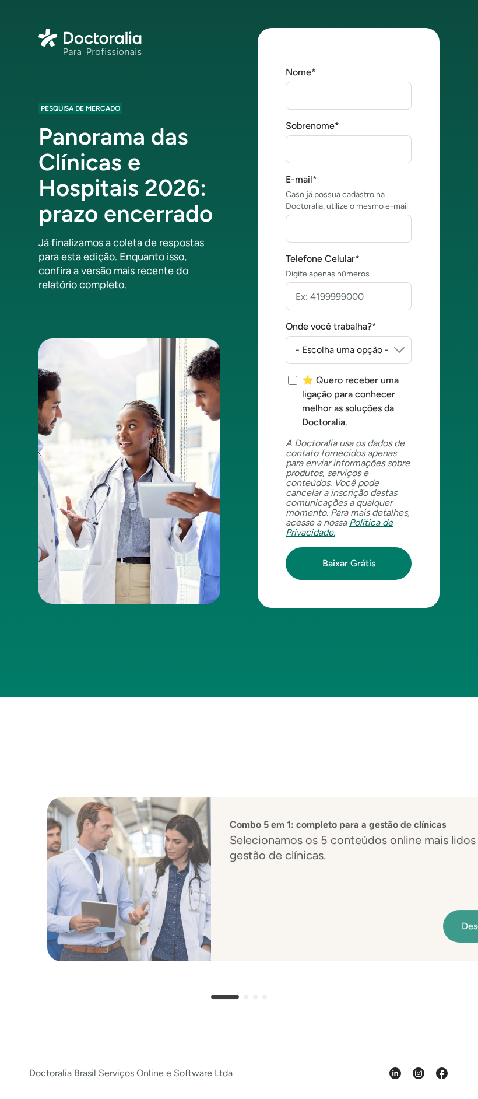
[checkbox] (350, 401)
